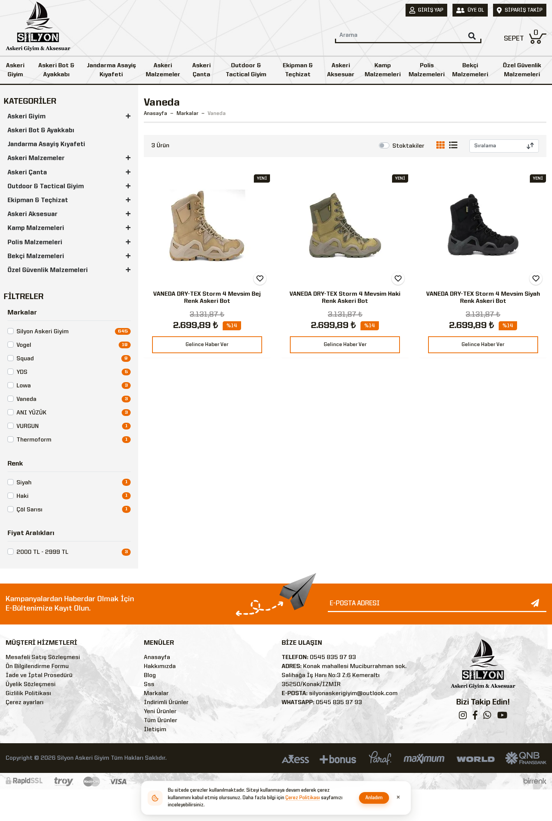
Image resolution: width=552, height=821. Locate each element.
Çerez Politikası (302, 797)
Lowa (24, 386)
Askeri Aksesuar (340, 70)
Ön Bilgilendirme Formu (37, 667)
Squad (25, 359)
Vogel (24, 345)
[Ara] (472, 36)
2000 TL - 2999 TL (42, 552)
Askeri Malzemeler (163, 70)
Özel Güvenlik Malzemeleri (522, 70)
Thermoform (34, 440)
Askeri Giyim (15, 70)
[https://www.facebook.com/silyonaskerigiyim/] (475, 717)
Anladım (374, 797)
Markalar (156, 694)
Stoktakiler (408, 146)
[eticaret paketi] (534, 781)
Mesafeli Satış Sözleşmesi (43, 658)
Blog (150, 676)
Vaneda (26, 399)
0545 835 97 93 (333, 658)
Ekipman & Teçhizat (298, 70)
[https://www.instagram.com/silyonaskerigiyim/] (463, 717)
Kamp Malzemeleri (383, 70)
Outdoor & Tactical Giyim (246, 70)
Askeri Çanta (201, 70)
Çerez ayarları (25, 703)
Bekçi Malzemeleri (470, 70)
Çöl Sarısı (29, 510)
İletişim (155, 730)
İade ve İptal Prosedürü (39, 676)
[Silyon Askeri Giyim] (38, 29)
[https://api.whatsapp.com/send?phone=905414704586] (487, 717)
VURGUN (28, 426)
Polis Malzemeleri (427, 70)
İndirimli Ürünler (166, 703)
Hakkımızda (160, 667)
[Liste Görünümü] (453, 147)
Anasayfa (155, 113)
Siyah (24, 483)
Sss (149, 685)
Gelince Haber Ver (207, 344)
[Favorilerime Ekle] (259, 278)
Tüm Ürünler (160, 721)
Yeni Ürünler (160, 712)
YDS (22, 372)
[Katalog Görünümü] (442, 147)
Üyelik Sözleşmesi (31, 685)
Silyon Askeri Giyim (43, 332)
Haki (23, 496)
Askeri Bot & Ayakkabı (56, 70)
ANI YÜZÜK (32, 413)
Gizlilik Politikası (28, 694)
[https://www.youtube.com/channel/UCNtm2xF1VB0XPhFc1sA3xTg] (502, 717)
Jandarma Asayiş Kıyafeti (111, 70)
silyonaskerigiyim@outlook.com (353, 694)
